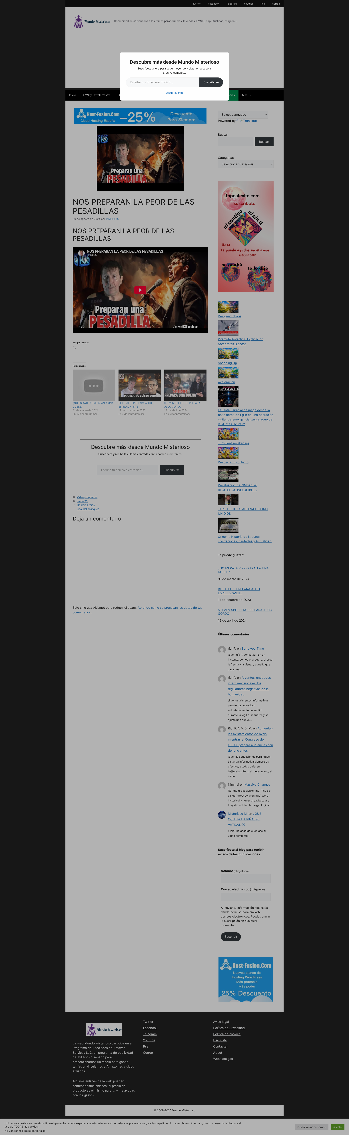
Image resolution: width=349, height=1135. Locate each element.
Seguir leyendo (174, 92)
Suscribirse (211, 82)
